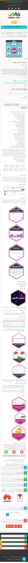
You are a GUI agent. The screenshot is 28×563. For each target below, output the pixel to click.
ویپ (12, 74)
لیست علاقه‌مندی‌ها (19, 479)
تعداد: (25, 85)
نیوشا (8, 70)
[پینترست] (7, 526)
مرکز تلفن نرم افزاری (22, 36)
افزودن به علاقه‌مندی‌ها (12, 89)
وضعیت (25, 67)
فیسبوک (20, 93)
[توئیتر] (17, 526)
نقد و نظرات (23, 107)
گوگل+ (15, 93)
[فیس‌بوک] (20, 526)
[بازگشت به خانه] (25, 33)
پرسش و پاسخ (8, 104)
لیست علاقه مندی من (15, 8)
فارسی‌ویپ (8, 557)
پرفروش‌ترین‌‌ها (19, 473)
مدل (26, 65)
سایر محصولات (20, 33)
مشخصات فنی (15, 104)
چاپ (24, 58)
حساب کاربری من (19, 8)
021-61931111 (13, 5)
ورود (9, 8)
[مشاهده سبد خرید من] (12, 22)
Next (4, 490)
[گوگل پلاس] (10, 526)
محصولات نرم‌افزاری (10, 33)
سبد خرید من (12, 8)
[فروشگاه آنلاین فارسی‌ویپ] (14, 15)
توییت (24, 93)
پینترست (10, 93)
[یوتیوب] (14, 526)
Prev (2, 490)
